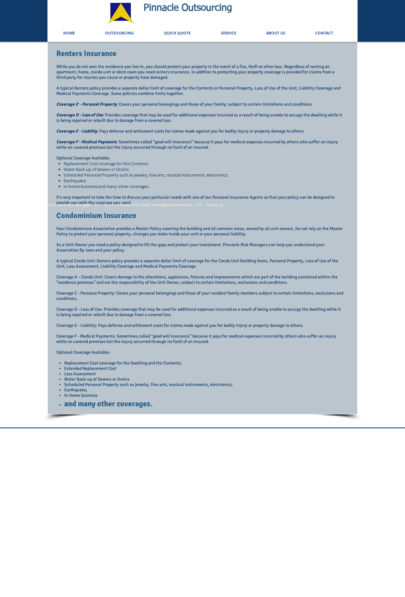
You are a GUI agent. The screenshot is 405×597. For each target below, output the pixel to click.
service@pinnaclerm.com (172, 204)
